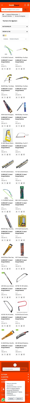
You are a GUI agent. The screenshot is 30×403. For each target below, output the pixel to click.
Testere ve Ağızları (20, 16)
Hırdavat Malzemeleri (12, 14)
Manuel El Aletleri (7, 16)
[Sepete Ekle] (2, 69)
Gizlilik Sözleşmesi (12, 391)
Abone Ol (24, 369)
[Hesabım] (25, 5)
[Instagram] (15, 365)
